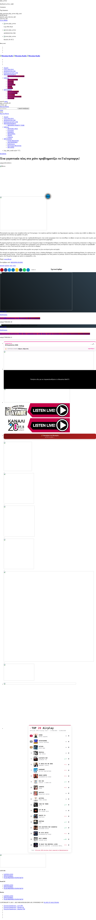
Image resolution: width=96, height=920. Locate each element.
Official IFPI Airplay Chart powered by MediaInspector (51, 850)
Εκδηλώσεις (3, 315)
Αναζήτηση (23, 108)
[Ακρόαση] (36, 736)
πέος (11, 265)
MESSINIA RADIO (17, 262)
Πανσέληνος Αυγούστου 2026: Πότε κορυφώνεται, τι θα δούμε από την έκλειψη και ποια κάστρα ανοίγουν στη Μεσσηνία (45, 334)
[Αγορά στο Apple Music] (68, 735)
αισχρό (2, 265)
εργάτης (6, 265)
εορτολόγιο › (91, 348)
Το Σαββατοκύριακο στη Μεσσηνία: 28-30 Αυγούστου (20, 318)
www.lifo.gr (7, 259)
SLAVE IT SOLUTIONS (51, 902)
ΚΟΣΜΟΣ (3, 154)
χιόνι (14, 265)
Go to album (4, 20)
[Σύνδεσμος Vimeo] (20, 56)
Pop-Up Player (4, 106)
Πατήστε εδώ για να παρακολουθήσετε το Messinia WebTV (49, 379)
